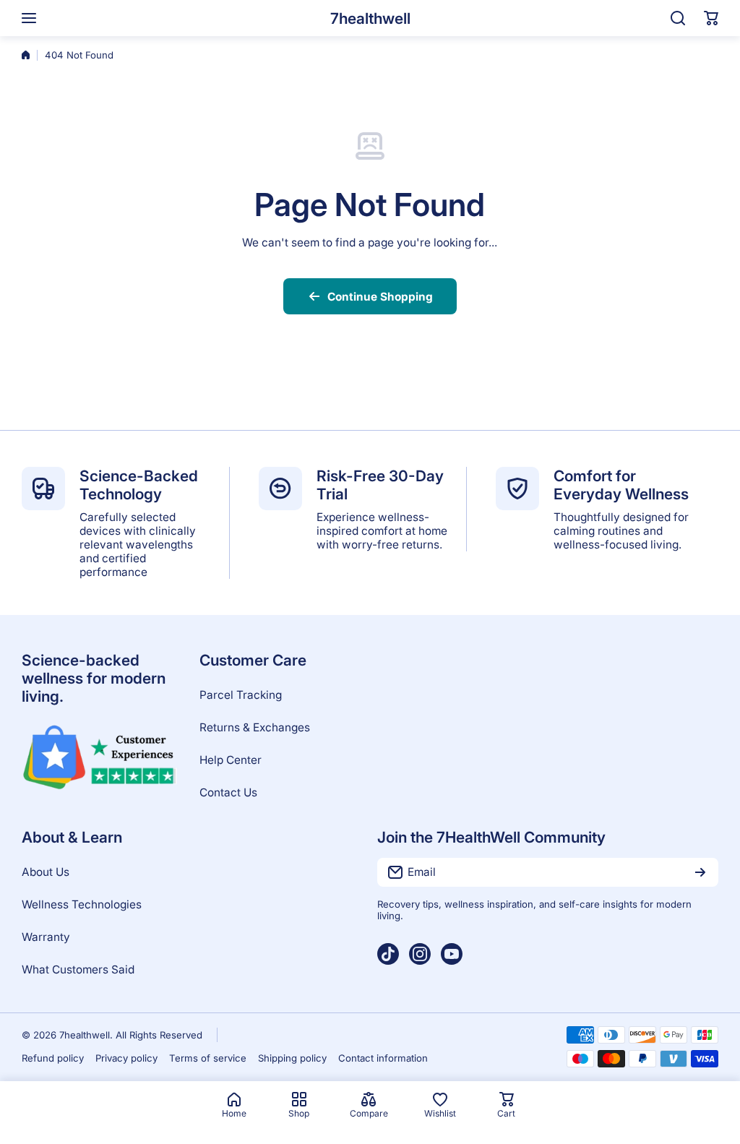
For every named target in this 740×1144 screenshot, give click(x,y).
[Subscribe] (700, 872)
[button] (711, 18)
